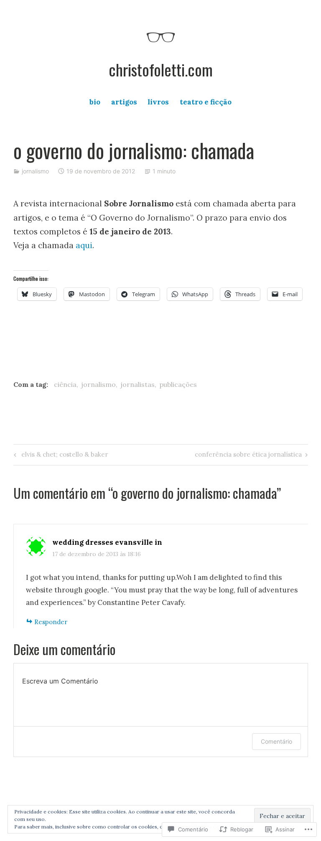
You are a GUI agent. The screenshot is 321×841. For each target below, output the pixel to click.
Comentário (276, 741)
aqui (84, 245)
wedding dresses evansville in (107, 542)
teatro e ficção (206, 102)
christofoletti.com (161, 69)
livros (158, 102)
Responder (50, 622)
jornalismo (35, 171)
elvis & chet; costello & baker (59, 456)
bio (94, 102)
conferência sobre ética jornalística (248, 456)
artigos (124, 102)
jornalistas (137, 384)
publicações (178, 384)
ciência (65, 384)
